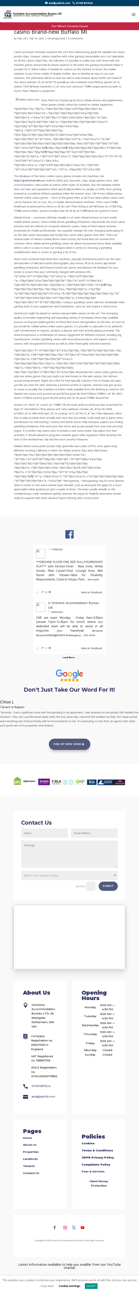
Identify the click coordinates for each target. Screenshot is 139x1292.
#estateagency (73, 635)
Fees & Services (93, 1171)
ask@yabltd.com (59, 3)
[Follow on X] (73, 1227)
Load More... (69, 657)
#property (97, 630)
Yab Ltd (21, 38)
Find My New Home (67, 744)
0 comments (75, 38)
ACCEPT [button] (91, 1286)
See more (93, 579)
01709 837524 (84, 3)
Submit (108, 886)
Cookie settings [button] (69, 1286)
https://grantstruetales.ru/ (29, 180)
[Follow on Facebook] (54, 1227)
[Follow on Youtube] (82, 1227)
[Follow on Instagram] (65, 1227)
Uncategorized (56, 38)
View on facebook (91, 592)
